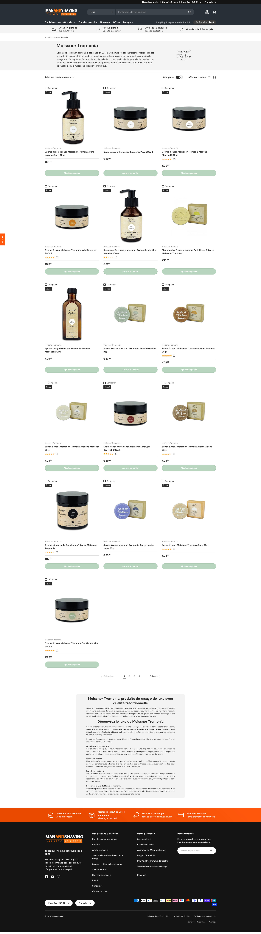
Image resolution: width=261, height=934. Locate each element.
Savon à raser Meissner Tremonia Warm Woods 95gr (187, 448)
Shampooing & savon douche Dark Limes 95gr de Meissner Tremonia (188, 252)
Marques (128, 22)
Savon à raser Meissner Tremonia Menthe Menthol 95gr (72, 448)
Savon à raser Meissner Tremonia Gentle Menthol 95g (129, 350)
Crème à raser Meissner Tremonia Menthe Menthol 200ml (184, 153)
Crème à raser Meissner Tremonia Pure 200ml (128, 152)
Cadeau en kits (99, 891)
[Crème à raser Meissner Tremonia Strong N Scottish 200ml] (130, 412)
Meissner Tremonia (60, 37)
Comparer (168, 77)
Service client (144, 839)
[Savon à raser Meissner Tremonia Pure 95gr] (189, 511)
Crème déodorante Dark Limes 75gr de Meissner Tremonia (71, 547)
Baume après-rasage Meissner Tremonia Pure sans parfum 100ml (69, 153)
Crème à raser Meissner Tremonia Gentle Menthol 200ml (71, 645)
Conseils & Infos (170, 2)
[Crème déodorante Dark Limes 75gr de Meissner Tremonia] (72, 511)
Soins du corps (99, 869)
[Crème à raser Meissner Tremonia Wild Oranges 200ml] (72, 216)
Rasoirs (96, 844)
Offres (116, 22)
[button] (214, 12)
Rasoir (95, 880)
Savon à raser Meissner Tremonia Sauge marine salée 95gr (128, 547)
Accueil (48, 37)
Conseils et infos (145, 844)
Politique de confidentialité (157, 916)
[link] (107, 676)
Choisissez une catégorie (58, 22)
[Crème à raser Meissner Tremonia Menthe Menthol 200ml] (189, 118)
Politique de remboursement (205, 916)
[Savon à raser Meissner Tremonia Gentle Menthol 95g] (130, 314)
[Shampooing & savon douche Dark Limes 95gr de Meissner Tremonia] (189, 216)
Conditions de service (196, 922)
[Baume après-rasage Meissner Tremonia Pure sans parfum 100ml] (72, 118)
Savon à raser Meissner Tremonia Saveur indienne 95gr (188, 350)
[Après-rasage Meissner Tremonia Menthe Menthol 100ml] (72, 314)
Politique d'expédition (181, 916)
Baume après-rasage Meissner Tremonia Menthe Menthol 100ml (129, 252)
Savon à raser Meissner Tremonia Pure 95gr (185, 545)
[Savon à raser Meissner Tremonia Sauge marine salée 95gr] (130, 511)
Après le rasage (100, 850)
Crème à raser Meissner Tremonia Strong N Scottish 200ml (126, 448)
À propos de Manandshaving (151, 850)
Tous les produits (88, 22)
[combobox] (140, 12)
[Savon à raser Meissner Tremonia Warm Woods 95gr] (189, 412)
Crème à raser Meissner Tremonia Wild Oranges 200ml (70, 252)
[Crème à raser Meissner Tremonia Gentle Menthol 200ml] (72, 609)
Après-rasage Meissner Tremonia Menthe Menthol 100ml (67, 350)
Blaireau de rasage (101, 875)
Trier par (49, 77)
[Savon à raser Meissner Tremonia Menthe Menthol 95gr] (72, 412)
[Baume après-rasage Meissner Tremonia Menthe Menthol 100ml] (130, 216)
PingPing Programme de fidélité (173, 22)
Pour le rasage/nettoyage (104, 839)
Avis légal (212, 922)
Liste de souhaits (150, 2)
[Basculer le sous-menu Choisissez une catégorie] (74, 22)
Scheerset (97, 885)
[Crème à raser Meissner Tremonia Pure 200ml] (130, 118)
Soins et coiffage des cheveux (107, 864)
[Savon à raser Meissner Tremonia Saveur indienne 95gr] (189, 314)
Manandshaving (57, 916)
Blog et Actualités (146, 855)
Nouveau (105, 22)
